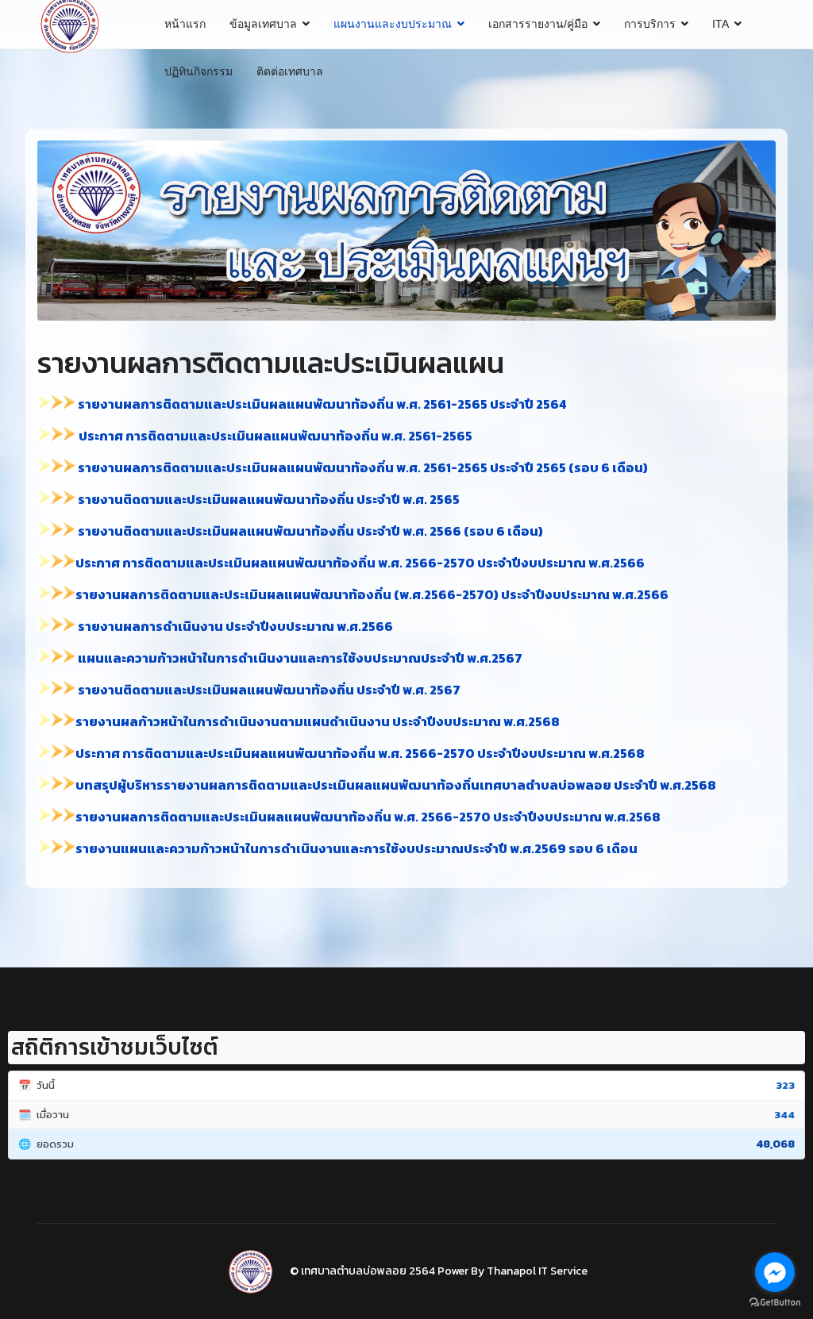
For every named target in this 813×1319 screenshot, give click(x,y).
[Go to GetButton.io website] (774, 1303)
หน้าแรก (185, 23)
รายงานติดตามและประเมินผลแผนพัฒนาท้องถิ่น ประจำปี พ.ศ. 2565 (267, 499)
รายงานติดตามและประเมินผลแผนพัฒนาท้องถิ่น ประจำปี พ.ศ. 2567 (267, 689)
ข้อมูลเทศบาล (263, 23)
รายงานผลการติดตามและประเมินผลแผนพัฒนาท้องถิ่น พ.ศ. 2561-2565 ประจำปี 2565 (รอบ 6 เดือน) (361, 467)
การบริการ (650, 23)
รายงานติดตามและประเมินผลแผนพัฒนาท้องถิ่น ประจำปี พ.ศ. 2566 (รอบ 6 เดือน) (309, 530)
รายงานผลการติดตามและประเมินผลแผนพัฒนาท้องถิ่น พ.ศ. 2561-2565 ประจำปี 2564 (323, 403)
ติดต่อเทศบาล (289, 71)
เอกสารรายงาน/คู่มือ (538, 23)
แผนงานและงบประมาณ (392, 23)
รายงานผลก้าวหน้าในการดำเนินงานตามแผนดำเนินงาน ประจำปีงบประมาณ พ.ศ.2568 (317, 721)
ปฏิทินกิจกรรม (198, 71)
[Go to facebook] (775, 1272)
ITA (720, 23)
